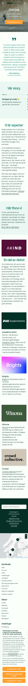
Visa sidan (14, 526)
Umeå (4, 603)
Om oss (4, 570)
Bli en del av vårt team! (10, 227)
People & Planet (7, 581)
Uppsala (4, 611)
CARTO (26, 557)
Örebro (4, 616)
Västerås (4, 605)
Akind (6, 267)
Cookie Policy (13, 654)
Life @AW (5, 578)
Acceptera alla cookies (14, 669)
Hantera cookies (7, 594)
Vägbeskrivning (14, 518)
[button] (25, 3)
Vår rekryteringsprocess (10, 583)
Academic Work (8, 342)
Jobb (3, 573)
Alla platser (5, 618)
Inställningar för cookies (14, 680)
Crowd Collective (9, 472)
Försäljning (5, 627)
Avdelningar (6, 575)
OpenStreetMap (19, 557)
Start (3, 567)
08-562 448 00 (14, 523)
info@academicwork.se (14, 521)
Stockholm (5, 613)
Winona (5, 427)
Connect (4, 588)
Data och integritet (8, 591)
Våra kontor (5, 586)
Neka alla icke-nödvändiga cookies (14, 674)
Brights (5, 379)
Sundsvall (5, 608)
